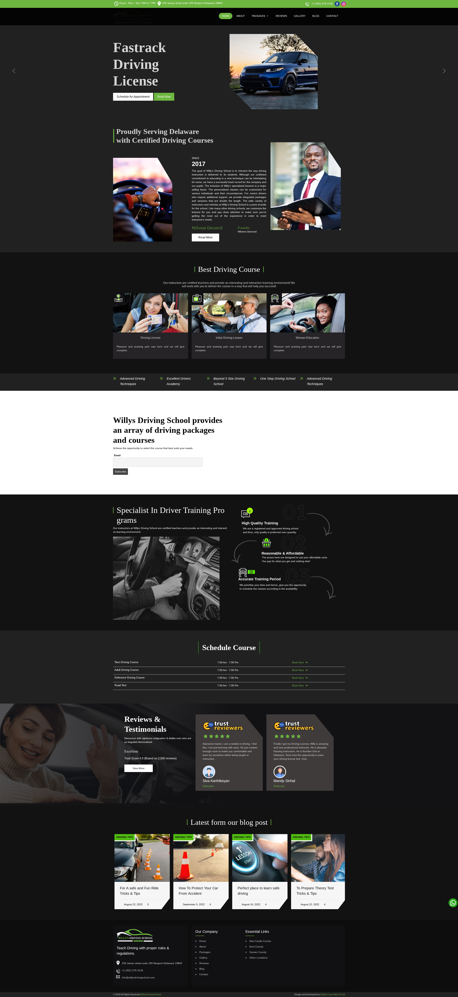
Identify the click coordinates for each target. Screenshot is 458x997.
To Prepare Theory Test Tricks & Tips (313, 890)
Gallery (299, 15)
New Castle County (260, 941)
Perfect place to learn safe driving (257, 890)
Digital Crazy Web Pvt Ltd (332, 994)
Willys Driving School (150, 994)
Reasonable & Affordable (283, 553)
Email (117, 455)
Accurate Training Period (259, 579)
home (225, 15)
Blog (315, 15)
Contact (332, 15)
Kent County (256, 946)
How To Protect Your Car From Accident (197, 890)
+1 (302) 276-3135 (322, 3)
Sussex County (257, 952)
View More (139, 768)
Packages (258, 15)
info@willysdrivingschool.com (138, 977)
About (240, 15)
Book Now (298, 662)
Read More (205, 237)
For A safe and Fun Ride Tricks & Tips (137, 890)
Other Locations (258, 957)
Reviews (281, 15)
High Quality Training (260, 523)
